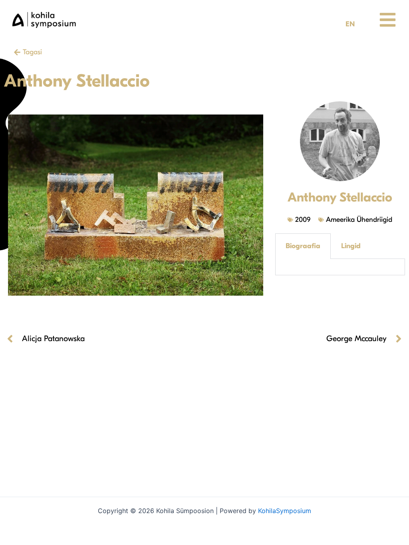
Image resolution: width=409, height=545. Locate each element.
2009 (302, 219)
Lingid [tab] (351, 246)
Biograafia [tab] (303, 246)
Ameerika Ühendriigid (359, 219)
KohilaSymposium (284, 511)
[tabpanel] (340, 267)
